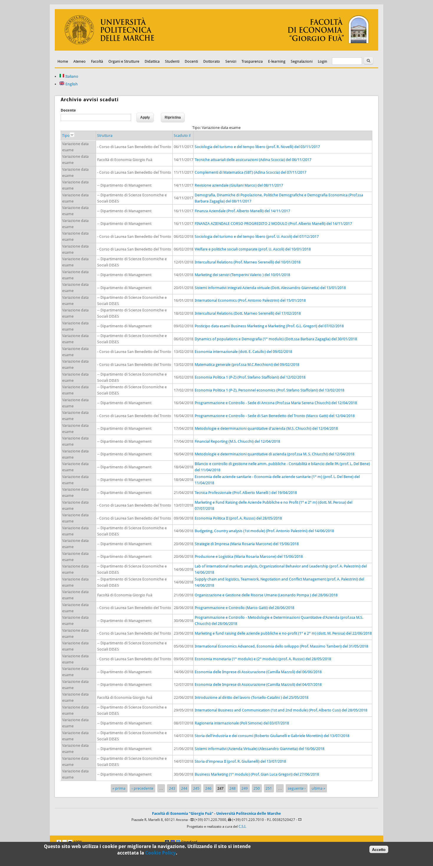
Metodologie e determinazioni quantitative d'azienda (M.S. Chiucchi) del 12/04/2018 (266, 428)
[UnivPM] (216, 49)
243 (172, 788)
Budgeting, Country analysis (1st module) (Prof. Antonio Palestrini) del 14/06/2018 (264, 531)
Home (62, 61)
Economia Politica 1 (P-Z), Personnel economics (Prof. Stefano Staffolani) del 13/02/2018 (269, 390)
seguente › (297, 788)
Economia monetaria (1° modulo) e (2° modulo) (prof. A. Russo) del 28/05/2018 (263, 659)
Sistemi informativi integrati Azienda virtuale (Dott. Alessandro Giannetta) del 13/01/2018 (270, 288)
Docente (68, 110)
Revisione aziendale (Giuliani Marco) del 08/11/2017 (239, 185)
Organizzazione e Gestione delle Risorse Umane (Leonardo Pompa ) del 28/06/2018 (266, 595)
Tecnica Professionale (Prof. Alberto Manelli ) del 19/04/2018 (246, 492)
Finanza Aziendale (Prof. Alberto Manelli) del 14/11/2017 (242, 211)
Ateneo (79, 61)
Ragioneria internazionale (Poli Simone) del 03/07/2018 (242, 723)
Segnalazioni (302, 61)
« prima (119, 788)
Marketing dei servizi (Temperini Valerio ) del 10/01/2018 (242, 275)
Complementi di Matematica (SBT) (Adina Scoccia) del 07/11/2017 (250, 172)
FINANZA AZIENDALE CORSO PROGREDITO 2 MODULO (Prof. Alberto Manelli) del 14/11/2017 (273, 223)
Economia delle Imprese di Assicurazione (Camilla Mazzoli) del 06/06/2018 (258, 672)
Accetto (379, 849)
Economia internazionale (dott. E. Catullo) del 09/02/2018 (243, 351)
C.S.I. (242, 826)
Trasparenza (252, 61)
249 (245, 788)
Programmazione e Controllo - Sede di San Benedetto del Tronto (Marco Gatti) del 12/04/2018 (275, 416)
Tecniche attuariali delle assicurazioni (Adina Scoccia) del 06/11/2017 (253, 159)
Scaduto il (182, 135)
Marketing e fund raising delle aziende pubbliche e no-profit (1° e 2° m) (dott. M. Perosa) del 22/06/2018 (283, 633)
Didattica (152, 61)
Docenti (191, 61)
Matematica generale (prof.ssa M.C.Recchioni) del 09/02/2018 (247, 364)
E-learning (276, 61)
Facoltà (97, 61)
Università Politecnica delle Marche (248, 813)
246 (208, 788)
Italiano (71, 76)
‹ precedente (142, 788)
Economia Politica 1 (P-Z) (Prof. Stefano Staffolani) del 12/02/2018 (250, 377)
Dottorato (211, 61)
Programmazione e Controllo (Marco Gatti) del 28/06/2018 (244, 607)
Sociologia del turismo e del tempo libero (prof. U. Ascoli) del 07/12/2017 (257, 236)
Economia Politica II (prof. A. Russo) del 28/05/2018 (238, 518)
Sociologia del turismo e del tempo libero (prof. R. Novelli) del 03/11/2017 (257, 147)
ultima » (318, 788)
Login (322, 61)
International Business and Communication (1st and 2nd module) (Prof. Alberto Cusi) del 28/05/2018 (281, 710)
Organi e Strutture (123, 61)
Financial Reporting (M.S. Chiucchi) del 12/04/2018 (237, 441)
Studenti (172, 61)
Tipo (66, 135)
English (71, 84)
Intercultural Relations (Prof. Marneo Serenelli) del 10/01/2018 (247, 262)
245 (196, 788)
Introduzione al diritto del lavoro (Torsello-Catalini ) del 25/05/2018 (251, 697)
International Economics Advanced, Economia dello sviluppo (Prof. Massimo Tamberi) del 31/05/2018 (281, 646)
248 (232, 788)
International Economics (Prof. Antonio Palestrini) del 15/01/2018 (250, 300)
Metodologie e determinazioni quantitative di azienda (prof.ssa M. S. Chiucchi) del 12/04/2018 (274, 454)
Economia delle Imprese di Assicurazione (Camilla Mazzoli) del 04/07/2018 (258, 684)
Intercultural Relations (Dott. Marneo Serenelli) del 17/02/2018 (248, 313)
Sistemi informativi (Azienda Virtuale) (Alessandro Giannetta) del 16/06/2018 (259, 748)
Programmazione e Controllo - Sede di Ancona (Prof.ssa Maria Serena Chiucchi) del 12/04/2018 (276, 403)
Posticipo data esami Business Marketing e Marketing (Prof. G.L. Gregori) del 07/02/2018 (269, 326)
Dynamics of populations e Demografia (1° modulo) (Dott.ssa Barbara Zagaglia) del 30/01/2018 (276, 339)
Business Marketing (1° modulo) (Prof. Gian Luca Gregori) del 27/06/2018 (257, 774)
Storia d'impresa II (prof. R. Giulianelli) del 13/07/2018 (240, 761)
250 (257, 788)
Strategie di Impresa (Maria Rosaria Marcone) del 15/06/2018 (247, 544)
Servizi (230, 61)
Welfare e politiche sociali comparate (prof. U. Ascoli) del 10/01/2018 (253, 249)
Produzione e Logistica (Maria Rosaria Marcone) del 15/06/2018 (249, 556)
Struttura (105, 135)
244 (184, 788)
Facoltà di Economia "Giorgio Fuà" (182, 813)
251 (269, 788)
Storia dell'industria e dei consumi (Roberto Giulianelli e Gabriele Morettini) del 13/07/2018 (272, 736)
